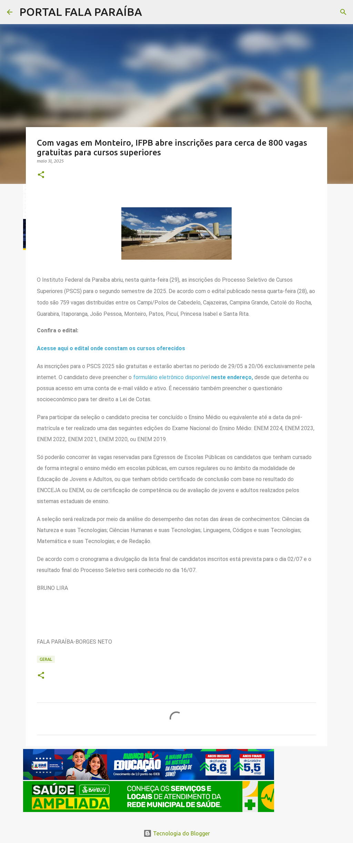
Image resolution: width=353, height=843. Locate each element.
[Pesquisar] (152, 12)
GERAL (46, 659)
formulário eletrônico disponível (172, 377)
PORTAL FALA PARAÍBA (80, 12)
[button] (41, 175)
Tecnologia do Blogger (181, 833)
